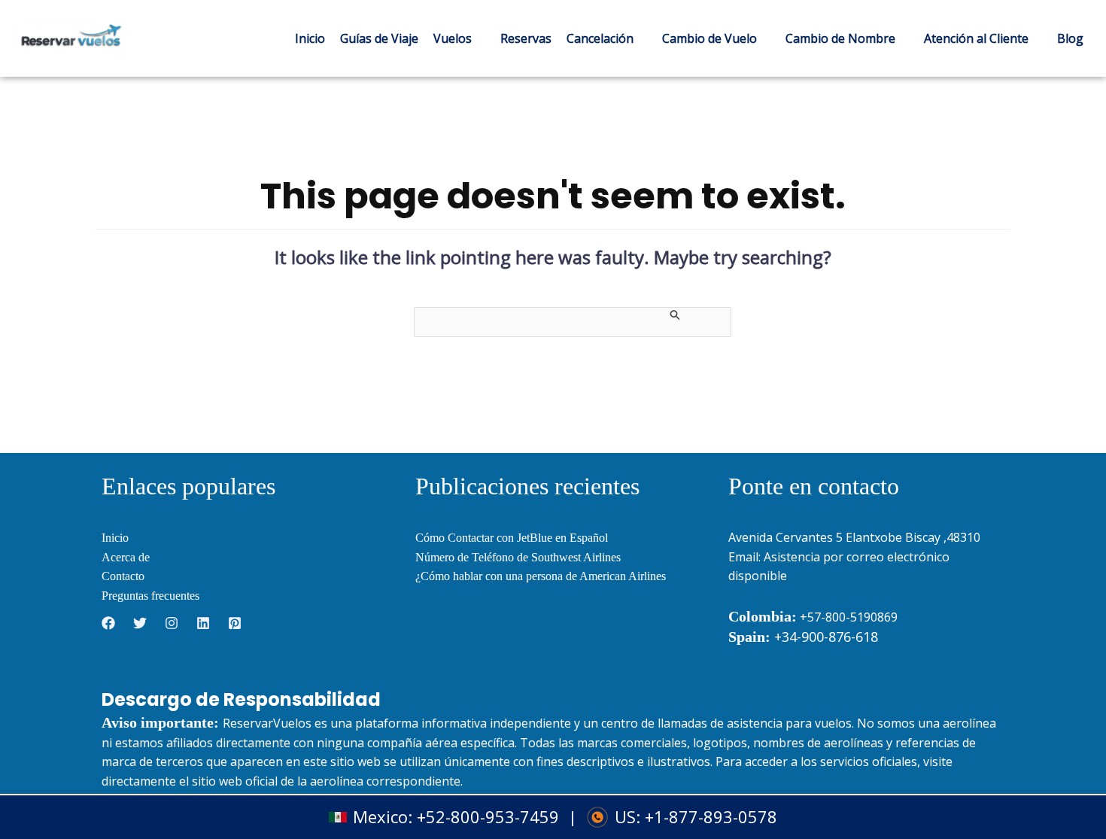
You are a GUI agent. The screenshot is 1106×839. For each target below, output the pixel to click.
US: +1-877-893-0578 (696, 817)
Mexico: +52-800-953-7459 (456, 817)
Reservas (525, 38)
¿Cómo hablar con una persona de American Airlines (540, 576)
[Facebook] (108, 623)
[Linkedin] (203, 623)
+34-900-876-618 (803, 637)
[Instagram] (171, 623)
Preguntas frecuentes (150, 595)
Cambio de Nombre (840, 38)
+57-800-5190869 (849, 617)
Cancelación (600, 38)
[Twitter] (140, 623)
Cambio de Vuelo (709, 38)
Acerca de (126, 557)
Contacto (123, 576)
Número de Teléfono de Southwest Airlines (518, 557)
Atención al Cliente (976, 38)
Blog (1070, 38)
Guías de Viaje (379, 38)
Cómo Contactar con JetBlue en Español (511, 537)
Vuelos (452, 38)
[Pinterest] (235, 623)
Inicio (310, 38)
